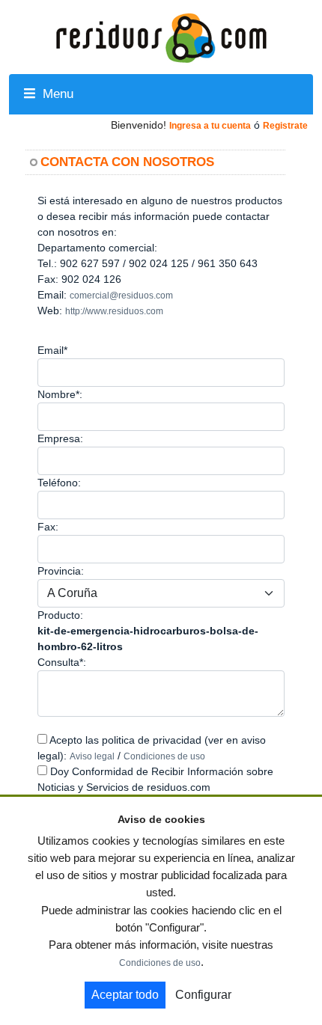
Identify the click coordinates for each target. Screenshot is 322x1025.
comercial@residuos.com (121, 295)
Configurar (203, 994)
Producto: (60, 615)
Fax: (47, 527)
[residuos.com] (161, 36)
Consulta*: (61, 662)
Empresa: (60, 438)
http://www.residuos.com (114, 311)
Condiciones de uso (164, 756)
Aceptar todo (125, 994)
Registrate (285, 125)
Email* (52, 350)
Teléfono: (59, 483)
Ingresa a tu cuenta (210, 125)
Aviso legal (92, 756)
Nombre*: (59, 394)
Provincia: (60, 571)
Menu (56, 94)
